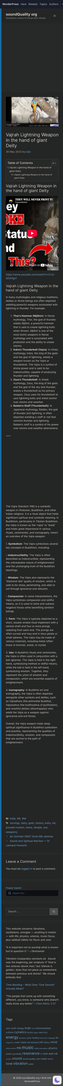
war (45, 827)
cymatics (20, 1032)
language (51, 1038)
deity (24, 823)
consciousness (43, 1028)
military (46, 1042)
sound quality (29, 1059)
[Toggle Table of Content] (52, 163)
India (13, 818)
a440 (13, 1028)
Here (23, 4)
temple (38, 827)
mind (54, 1042)
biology (20, 1028)
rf (41, 1054)
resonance (31, 1053)
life (57, 1037)
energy (12, 1037)
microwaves (33, 1042)
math (17, 1042)
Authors (53, 4)
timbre (50, 1059)
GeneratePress (32, 1081)
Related (33, 4)
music (28, 1047)
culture (9, 1032)
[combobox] (32, 893)
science (9, 1059)
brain (28, 1028)
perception (43, 1048)
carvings (15, 823)
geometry (22, 1038)
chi (33, 1028)
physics (52, 1048)
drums (30, 1032)
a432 (8, 1028)
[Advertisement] (31, 56)
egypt (36, 1033)
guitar (29, 1038)
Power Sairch (13, 888)
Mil (18, 818)
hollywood (43, 1038)
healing (35, 1038)
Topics (43, 4)
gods (31, 823)
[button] (57, 1080)
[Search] (54, 911)
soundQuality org (21, 14)
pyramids (17, 1054)
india (48, 823)
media (23, 1042)
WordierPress (10, 4)
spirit (38, 1059)
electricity (43, 1032)
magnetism (10, 1043)
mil (53, 823)
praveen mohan (15, 827)
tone (9, 1063)
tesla (44, 1058)
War (24, 818)
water (31, 1064)
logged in (26, 868)
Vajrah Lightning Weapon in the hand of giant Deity (30, 169)
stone (29, 827)
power (9, 1054)
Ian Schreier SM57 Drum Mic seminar (31, 836)
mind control (11, 1048)
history (39, 823)
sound (17, 1058)
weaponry (11, 832)
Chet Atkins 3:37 (46, 1003)
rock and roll (50, 1053)
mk (19, 1048)
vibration (20, 1063)
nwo (36, 1048)
